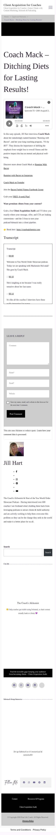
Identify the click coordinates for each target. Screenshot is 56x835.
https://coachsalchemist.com (28, 229)
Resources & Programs (36, 799)
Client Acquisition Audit (28, 807)
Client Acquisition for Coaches (22, 5)
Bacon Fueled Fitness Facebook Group (27, 189)
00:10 (11, 277)
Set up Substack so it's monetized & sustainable (28, 753)
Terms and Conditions (20, 830)
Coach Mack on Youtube (14, 182)
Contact (14, 799)
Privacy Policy (28, 821)
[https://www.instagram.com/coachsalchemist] (29, 782)
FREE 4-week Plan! (21, 197)
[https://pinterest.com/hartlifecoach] (39, 782)
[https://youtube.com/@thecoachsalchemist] (34, 782)
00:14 (11, 294)
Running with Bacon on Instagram (18, 175)
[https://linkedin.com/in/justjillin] (44, 782)
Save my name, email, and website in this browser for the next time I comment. (29, 403)
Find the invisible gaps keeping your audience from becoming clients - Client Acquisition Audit (28, 673)
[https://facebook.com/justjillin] (24, 782)
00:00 (11, 256)
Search (7, 547)
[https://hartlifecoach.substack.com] (48, 782)
